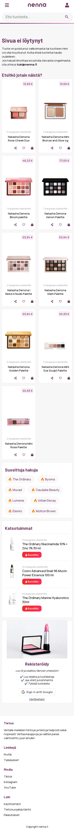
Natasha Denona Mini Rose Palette (18, 445)
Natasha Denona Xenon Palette (55, 215)
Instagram (10, 782)
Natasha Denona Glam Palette (55, 292)
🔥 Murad (15, 490)
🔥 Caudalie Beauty (45, 490)
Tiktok (8, 776)
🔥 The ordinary (19, 479)
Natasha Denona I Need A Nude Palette (18, 292)
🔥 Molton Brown (43, 511)
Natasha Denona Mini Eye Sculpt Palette (55, 368)
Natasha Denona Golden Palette (19, 368)
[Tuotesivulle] (32, 148)
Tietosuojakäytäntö (17, 809)
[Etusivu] (37, 5)
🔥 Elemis (15, 511)
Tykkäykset (11, 760)
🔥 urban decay (45, 500)
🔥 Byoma (48, 479)
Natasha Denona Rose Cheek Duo (19, 138)
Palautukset (12, 815)
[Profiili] (67, 5)
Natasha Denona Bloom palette (19, 215)
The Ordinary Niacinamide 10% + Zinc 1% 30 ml (45, 546)
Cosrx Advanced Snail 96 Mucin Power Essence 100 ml (44, 573)
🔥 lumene (16, 500)
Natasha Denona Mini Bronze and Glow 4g (55, 138)
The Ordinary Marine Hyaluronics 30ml (45, 600)
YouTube (10, 787)
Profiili (8, 754)
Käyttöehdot (37, 699)
